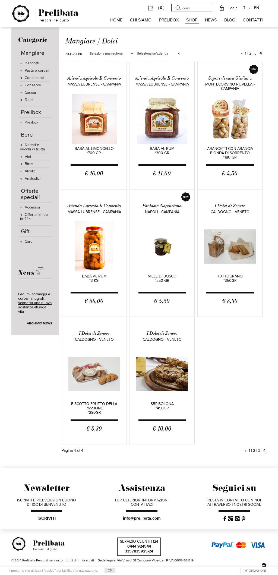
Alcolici (30, 171)
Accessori (33, 207)
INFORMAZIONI (255, 570)
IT (243, 8)
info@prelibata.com (142, 518)
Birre (29, 164)
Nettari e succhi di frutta (32, 147)
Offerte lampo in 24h (34, 216)
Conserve (33, 85)
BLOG (229, 20)
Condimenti (34, 77)
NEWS (211, 20)
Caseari (31, 92)
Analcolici (32, 178)
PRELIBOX (169, 20)
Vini (28, 156)
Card (29, 241)
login (233, 8)
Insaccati (32, 63)
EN (256, 8)
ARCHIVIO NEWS (39, 323)
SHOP (191, 20)
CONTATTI (253, 20)
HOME (116, 20)
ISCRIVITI (46, 518)
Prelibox (31, 122)
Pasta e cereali (37, 70)
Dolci (29, 99)
